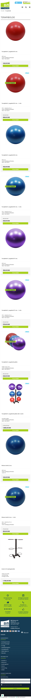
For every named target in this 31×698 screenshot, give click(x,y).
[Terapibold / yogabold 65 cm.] (15, 138)
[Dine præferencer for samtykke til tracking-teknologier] (2, 695)
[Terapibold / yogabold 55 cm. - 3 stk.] (15, 87)
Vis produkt (15, 66)
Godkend (15, 688)
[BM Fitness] (5, 5)
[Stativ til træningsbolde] (15, 552)
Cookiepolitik (12, 697)
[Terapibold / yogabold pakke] (15, 345)
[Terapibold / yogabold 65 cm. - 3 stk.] (15, 190)
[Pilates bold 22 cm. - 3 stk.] (15, 501)
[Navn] (15, 679)
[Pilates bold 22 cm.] (15, 449)
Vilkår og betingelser (21, 697)
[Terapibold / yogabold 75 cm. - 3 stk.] (15, 294)
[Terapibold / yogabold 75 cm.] (15, 242)
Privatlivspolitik (4, 697)
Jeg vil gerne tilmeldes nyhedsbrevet (12, 685)
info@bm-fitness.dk (15, 628)
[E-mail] (15, 682)
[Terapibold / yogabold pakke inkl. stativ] (15, 397)
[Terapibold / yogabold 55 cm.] (15, 35)
